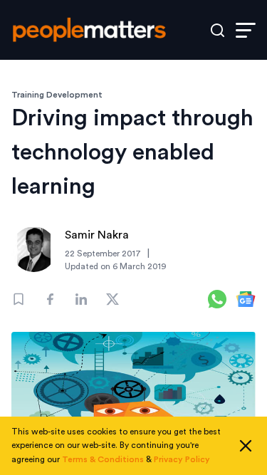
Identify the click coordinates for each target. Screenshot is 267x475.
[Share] (50, 299)
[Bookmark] (18, 299)
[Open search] (217, 30)
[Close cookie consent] (246, 446)
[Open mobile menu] (246, 30)
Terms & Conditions (103, 459)
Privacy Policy (182, 459)
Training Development (57, 94)
